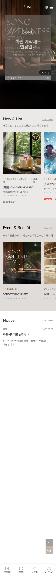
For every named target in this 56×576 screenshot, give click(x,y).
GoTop (49, 550)
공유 (49, 542)
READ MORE (47, 119)
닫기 (47, 78)
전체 (5, 329)
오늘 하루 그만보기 (14, 78)
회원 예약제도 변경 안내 (16, 334)
